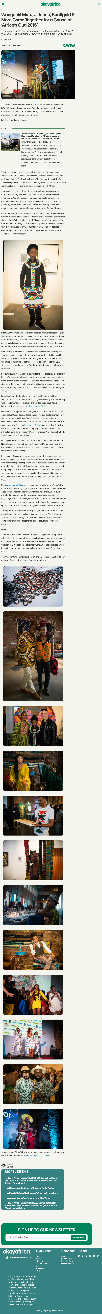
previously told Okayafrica (17, 485)
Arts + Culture (41, 1263)
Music (38, 1259)
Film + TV (39, 1261)
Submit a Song (67, 1261)
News (38, 1256)
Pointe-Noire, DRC (37, 406)
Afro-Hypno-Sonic (32, 425)
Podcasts (40, 1268)
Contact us (66, 1256)
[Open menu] (3, 4)
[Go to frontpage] (51, 4)
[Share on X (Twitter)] (69, 45)
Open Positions (67, 1263)
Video (38, 1266)
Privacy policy (66, 1259)
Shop (38, 1271)
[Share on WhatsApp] (73, 45)
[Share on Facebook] (65, 45)
